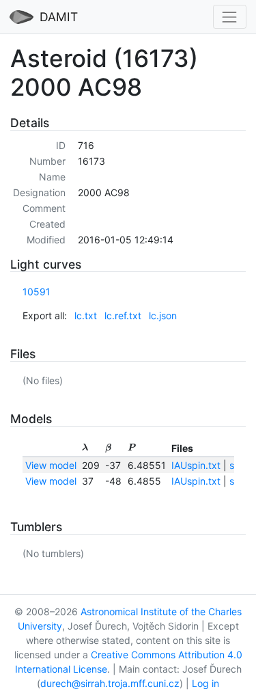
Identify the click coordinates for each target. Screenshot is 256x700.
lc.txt (85, 315)
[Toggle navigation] (229, 17)
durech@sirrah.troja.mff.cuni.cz (110, 683)
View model (50, 465)
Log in (205, 683)
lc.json (163, 315)
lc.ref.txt (122, 315)
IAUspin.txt (196, 465)
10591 (37, 291)
